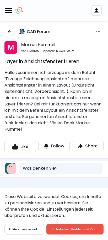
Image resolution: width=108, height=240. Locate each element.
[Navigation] (8, 10)
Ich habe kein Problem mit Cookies (76, 229)
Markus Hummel (38, 45)
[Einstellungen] (98, 31)
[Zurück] (9, 31)
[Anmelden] (96, 10)
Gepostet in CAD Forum (58, 51)
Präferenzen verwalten (25, 229)
